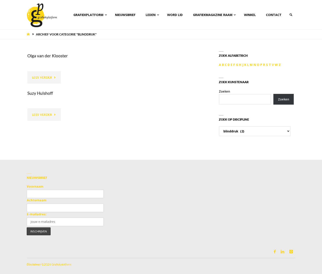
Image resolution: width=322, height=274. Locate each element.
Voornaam (35, 186)
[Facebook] (274, 252)
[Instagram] (291, 252)
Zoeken (224, 91)
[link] (291, 15)
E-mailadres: (36, 214)
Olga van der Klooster (47, 55)
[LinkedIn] (282, 252)
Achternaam (36, 200)
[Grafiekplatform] (42, 15)
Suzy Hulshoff (40, 93)
